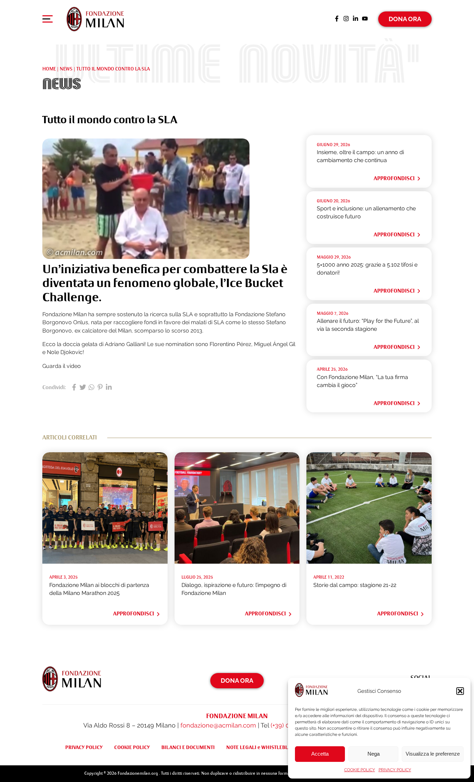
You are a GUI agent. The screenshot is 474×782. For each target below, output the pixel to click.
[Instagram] (346, 19)
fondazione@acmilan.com (218, 725)
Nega (373, 754)
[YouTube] (365, 19)
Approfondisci (394, 178)
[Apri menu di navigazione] (47, 20)
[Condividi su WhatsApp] (91, 388)
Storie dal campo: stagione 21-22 (354, 585)
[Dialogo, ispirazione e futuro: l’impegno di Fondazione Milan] (237, 561)
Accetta (320, 754)
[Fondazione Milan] (95, 19)
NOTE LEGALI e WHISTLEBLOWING (265, 747)
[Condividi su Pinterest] (100, 388)
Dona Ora (405, 19)
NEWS (66, 69)
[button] (460, 691)
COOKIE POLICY (359, 769)
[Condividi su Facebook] (74, 388)
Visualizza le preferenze (433, 754)
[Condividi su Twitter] (82, 388)
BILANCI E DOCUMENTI (188, 747)
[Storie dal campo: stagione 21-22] (369, 561)
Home (49, 69)
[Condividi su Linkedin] (108, 388)
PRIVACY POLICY (395, 769)
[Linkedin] (355, 19)
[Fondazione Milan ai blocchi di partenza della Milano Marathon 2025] (105, 561)
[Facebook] (337, 19)
